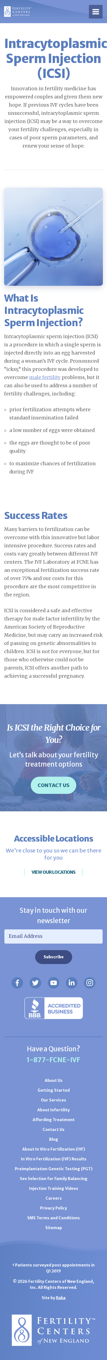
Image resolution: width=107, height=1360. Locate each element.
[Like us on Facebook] (17, 983)
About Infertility (53, 1109)
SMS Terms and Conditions (53, 1217)
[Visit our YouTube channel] (53, 983)
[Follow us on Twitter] (35, 983)
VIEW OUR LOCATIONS (53, 872)
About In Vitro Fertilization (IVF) (53, 1149)
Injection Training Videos (53, 1188)
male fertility (45, 377)
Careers (54, 1198)
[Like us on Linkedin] (71, 983)
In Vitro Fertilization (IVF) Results (53, 1159)
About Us (54, 1080)
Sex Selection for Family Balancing (54, 1178)
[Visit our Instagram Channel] (89, 983)
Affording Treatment (54, 1119)
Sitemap (53, 1227)
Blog (53, 1139)
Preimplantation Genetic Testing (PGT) (53, 1168)
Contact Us (53, 785)
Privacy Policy (53, 1208)
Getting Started (54, 1090)
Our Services (53, 1100)
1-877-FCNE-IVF (53, 1060)
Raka (61, 1297)
